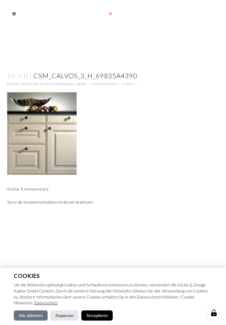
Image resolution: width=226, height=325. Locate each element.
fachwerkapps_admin (68, 83)
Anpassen (64, 315)
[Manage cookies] (213, 312)
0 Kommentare (104, 83)
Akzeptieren (97, 315)
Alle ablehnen (31, 315)
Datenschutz (46, 302)
